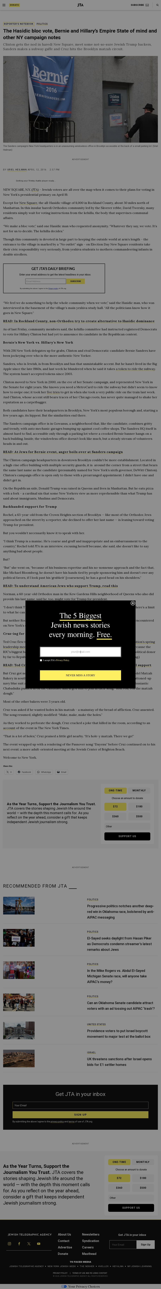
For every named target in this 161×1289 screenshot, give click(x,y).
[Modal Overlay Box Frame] (80, 644)
